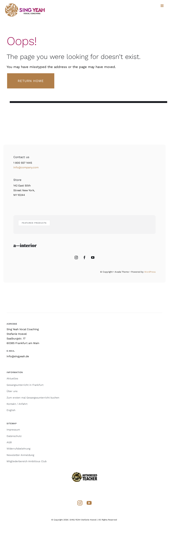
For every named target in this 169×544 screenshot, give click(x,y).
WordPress (150, 272)
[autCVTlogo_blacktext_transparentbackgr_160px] (84, 473)
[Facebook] (84, 257)
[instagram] (80, 503)
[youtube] (89, 503)
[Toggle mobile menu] (162, 5)
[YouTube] (93, 257)
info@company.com (26, 167)
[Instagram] (76, 257)
